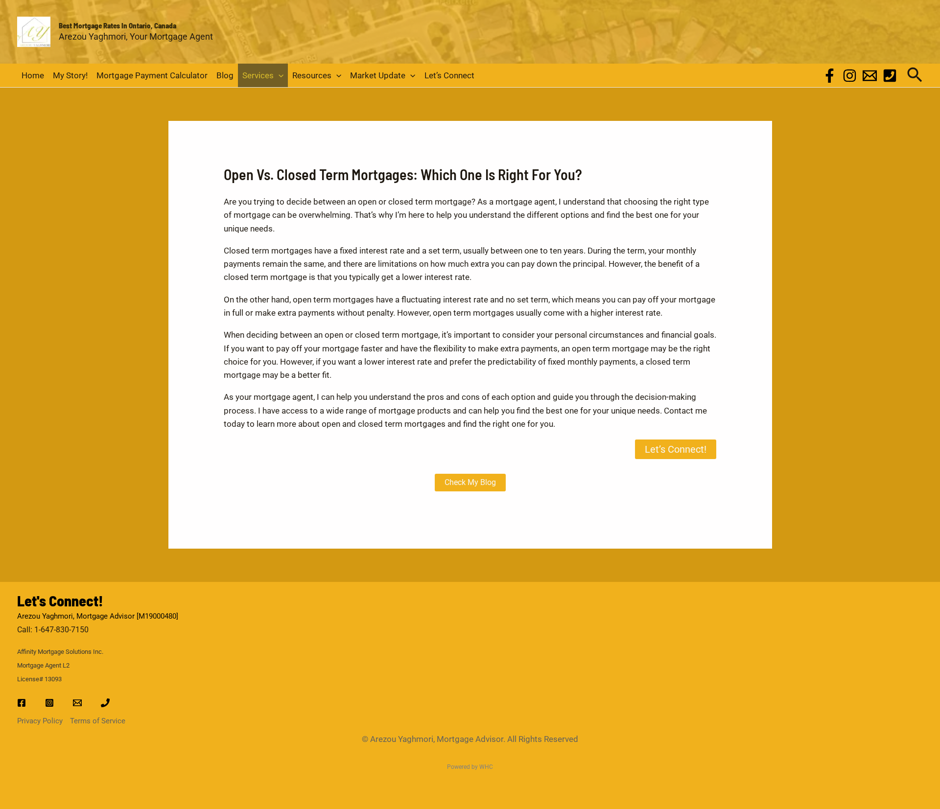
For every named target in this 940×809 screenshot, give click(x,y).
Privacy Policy (40, 721)
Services (258, 75)
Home (33, 75)
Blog (225, 75)
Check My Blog (470, 482)
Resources (311, 75)
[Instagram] (850, 76)
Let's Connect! (60, 600)
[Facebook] (829, 76)
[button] (278, 75)
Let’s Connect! (675, 449)
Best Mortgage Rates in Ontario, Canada (117, 25)
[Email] (870, 76)
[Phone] (890, 76)
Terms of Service (97, 721)
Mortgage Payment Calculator (152, 75)
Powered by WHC (470, 766)
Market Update (377, 75)
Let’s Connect (449, 75)
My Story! (70, 75)
